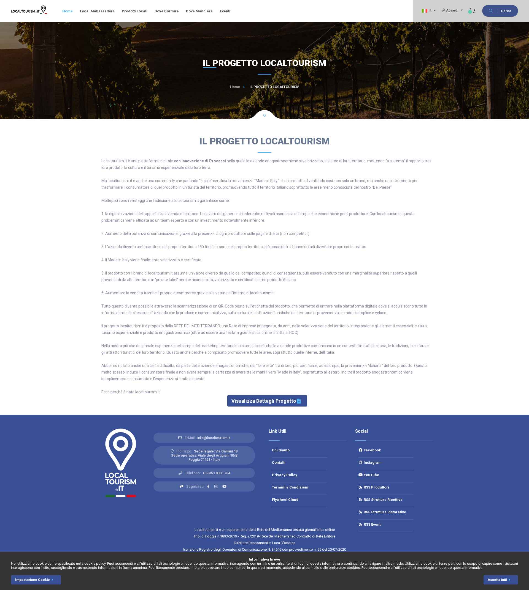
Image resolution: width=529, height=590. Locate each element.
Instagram (372, 462)
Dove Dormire (167, 11)
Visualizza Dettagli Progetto (263, 401)
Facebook (372, 450)
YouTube (371, 475)
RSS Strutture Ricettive (383, 500)
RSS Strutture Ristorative (384, 512)
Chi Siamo (281, 450)
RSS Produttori (376, 487)
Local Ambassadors (97, 11)
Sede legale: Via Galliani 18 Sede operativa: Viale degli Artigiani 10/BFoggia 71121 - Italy (204, 455)
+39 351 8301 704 (216, 473)
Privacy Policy (284, 475)
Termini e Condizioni (290, 487)
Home (67, 11)
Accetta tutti (497, 580)
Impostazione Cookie (32, 580)
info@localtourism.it (213, 438)
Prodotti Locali (134, 11)
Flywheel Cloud (285, 500)
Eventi (225, 11)
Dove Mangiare (199, 11)
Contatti (278, 462)
